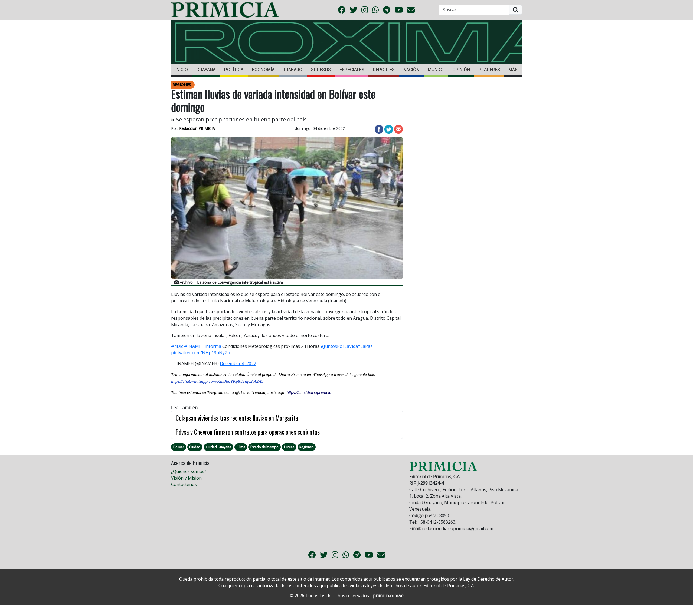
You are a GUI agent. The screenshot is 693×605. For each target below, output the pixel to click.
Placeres (489, 69)
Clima (241, 447)
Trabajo (292, 69)
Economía (263, 69)
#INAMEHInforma (202, 346)
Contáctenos (184, 484)
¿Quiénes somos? (188, 471)
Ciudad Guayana (218, 447)
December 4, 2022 (238, 363)
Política (233, 69)
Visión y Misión (186, 478)
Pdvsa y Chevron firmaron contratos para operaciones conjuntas (248, 432)
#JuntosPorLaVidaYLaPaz (346, 346)
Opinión (461, 69)
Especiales (351, 69)
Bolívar (178, 447)
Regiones (306, 447)
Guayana (205, 69)
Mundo (436, 69)
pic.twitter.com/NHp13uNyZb (200, 353)
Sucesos (321, 69)
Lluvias (289, 447)
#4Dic (177, 346)
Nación (411, 69)
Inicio (181, 69)
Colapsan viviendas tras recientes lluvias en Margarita (237, 417)
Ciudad (194, 447)
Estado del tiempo (264, 447)
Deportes (384, 69)
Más (513, 69)
